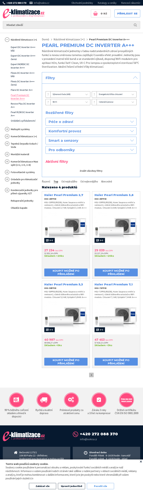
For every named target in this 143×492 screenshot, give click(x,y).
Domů (45, 39)
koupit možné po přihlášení (66, 272)
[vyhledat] (135, 25)
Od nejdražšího (69, 181)
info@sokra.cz (41, 3)
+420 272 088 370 (16, 3)
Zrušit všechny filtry (91, 170)
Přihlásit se (127, 13)
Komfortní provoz (64, 131)
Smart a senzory (63, 140)
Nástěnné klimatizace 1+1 (69, 39)
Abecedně (106, 181)
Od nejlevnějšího (89, 181)
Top (56, 181)
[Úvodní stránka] (23, 13)
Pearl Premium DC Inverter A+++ (109, 39)
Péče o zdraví (60, 122)
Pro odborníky (61, 150)
